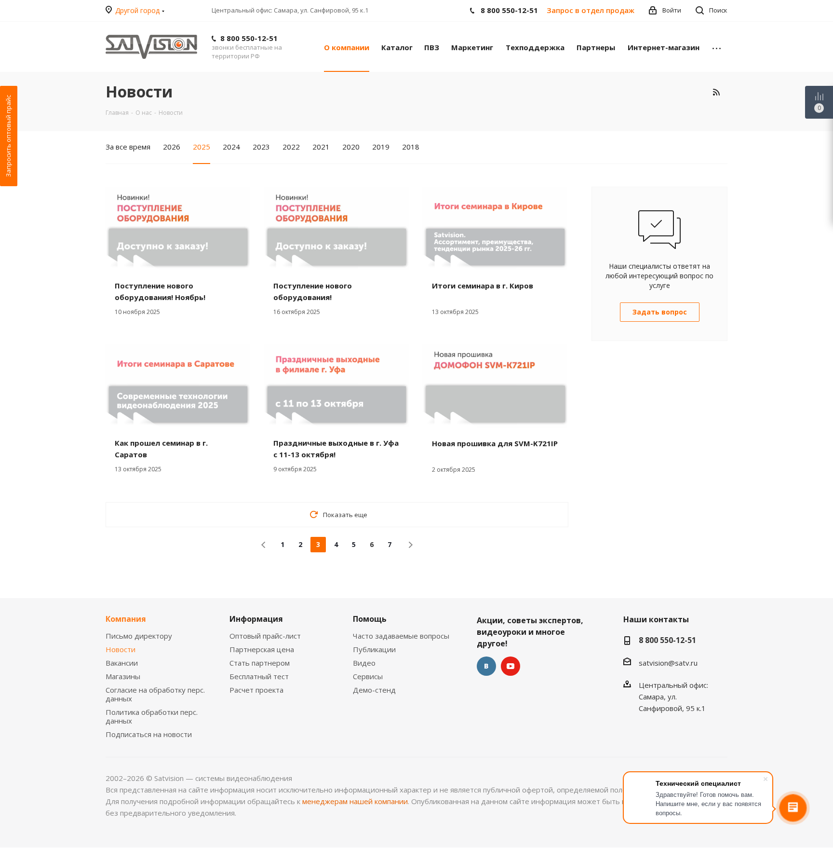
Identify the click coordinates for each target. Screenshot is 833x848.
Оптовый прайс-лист (265, 636)
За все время (128, 146)
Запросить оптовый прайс (8, 136)
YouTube (510, 666)
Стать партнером (259, 663)
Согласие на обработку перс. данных (155, 694)
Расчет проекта (256, 690)
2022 (291, 146)
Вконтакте (486, 666)
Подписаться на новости (149, 734)
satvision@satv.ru (668, 663)
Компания (126, 619)
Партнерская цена (261, 649)
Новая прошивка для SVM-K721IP (495, 443)
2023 (261, 146)
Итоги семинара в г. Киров (482, 285)
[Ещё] (716, 47)
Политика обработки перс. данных (152, 716)
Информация (256, 619)
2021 (321, 146)
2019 (381, 146)
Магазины (123, 676)
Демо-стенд (374, 690)
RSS (716, 92)
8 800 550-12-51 (249, 38)
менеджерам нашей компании (355, 801)
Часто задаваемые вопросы (401, 636)
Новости (120, 649)
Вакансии (122, 663)
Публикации (374, 649)
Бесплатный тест (259, 676)
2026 (171, 146)
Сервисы (368, 676)
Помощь (370, 619)
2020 (351, 146)
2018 (410, 146)
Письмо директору (139, 636)
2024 (231, 146)
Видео (364, 663)
